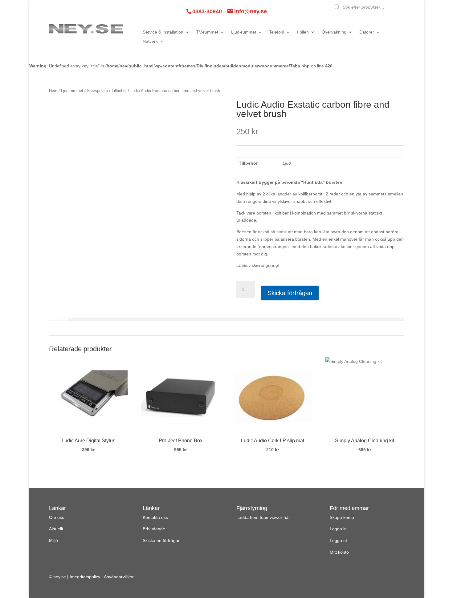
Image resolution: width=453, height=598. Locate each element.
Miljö (53, 540)
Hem (53, 90)
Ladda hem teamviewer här (263, 517)
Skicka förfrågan (289, 293)
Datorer (366, 32)
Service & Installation (163, 32)
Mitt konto (339, 552)
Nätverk (150, 41)
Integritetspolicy (85, 576)
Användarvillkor (119, 576)
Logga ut (338, 540)
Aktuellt (56, 528)
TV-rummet (207, 32)
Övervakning (334, 32)
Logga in (338, 528)
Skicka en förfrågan (162, 540)
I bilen (303, 32)
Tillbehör (119, 90)
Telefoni (276, 32)
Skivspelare (97, 90)
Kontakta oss (155, 517)
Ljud (287, 163)
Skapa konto (342, 517)
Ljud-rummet (243, 32)
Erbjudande (154, 528)
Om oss (56, 517)
